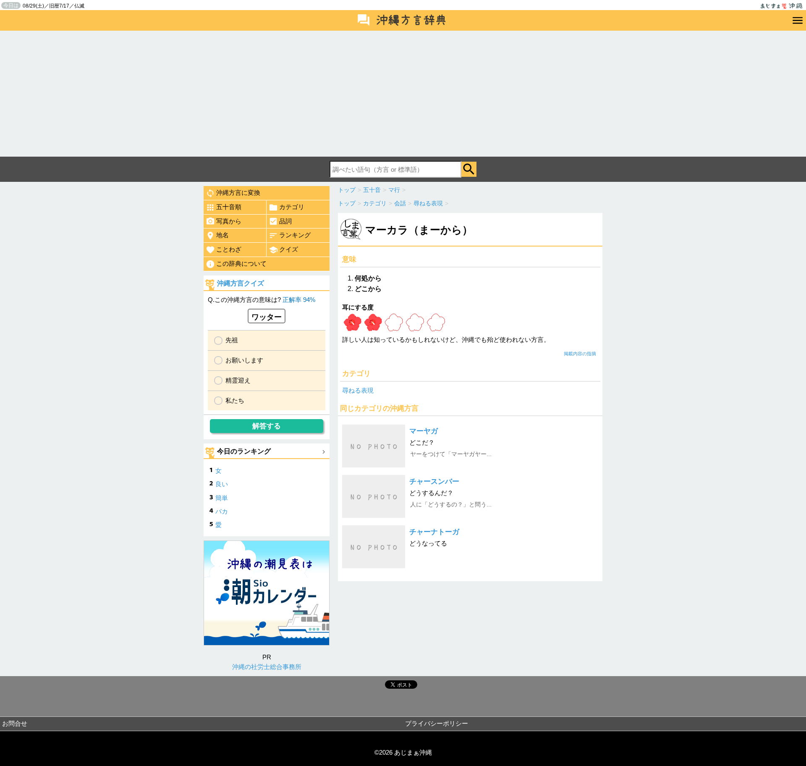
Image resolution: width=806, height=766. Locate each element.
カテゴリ (291, 206)
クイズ (288, 249)
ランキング (295, 235)
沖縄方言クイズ (240, 283)
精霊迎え (238, 380)
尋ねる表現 (358, 390)
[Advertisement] (403, 93)
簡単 (221, 497)
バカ (221, 511)
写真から (228, 221)
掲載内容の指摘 (580, 353)
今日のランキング (244, 451)
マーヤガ (423, 431)
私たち (234, 400)
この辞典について (241, 263)
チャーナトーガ (434, 532)
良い (221, 484)
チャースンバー (434, 481)
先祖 (231, 340)
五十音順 (228, 206)
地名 (222, 235)
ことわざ (228, 249)
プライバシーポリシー (436, 723)
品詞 (285, 221)
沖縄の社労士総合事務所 (266, 666)
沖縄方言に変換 (238, 192)
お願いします (244, 360)
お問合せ (14, 723)
